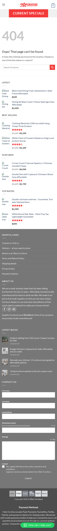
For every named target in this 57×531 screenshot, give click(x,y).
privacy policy (28, 466)
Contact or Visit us (10, 243)
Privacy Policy (8, 268)
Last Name (5, 401)
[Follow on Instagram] (9, 309)
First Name (6, 391)
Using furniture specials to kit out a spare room (31, 371)
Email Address (7, 412)
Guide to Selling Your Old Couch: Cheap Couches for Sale (32, 339)
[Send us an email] (14, 309)
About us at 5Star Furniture (14, 253)
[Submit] (52, 67)
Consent (5, 464)
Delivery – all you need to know (16, 248)
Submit (28, 478)
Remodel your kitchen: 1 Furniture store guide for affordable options (32, 361)
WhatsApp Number (9, 423)
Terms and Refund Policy (13, 258)
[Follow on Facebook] (4, 309)
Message (5, 437)
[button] (3, 4)
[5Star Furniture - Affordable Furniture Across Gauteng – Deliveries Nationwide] (28, 4)
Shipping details (9, 263)
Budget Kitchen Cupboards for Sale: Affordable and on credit (31, 350)
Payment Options (10, 273)
